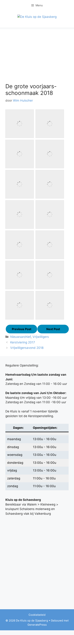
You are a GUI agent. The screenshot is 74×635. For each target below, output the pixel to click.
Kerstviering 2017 (22, 342)
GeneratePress (37, 624)
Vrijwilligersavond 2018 (26, 348)
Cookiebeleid (37, 614)
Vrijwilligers (41, 337)
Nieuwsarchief (20, 337)
